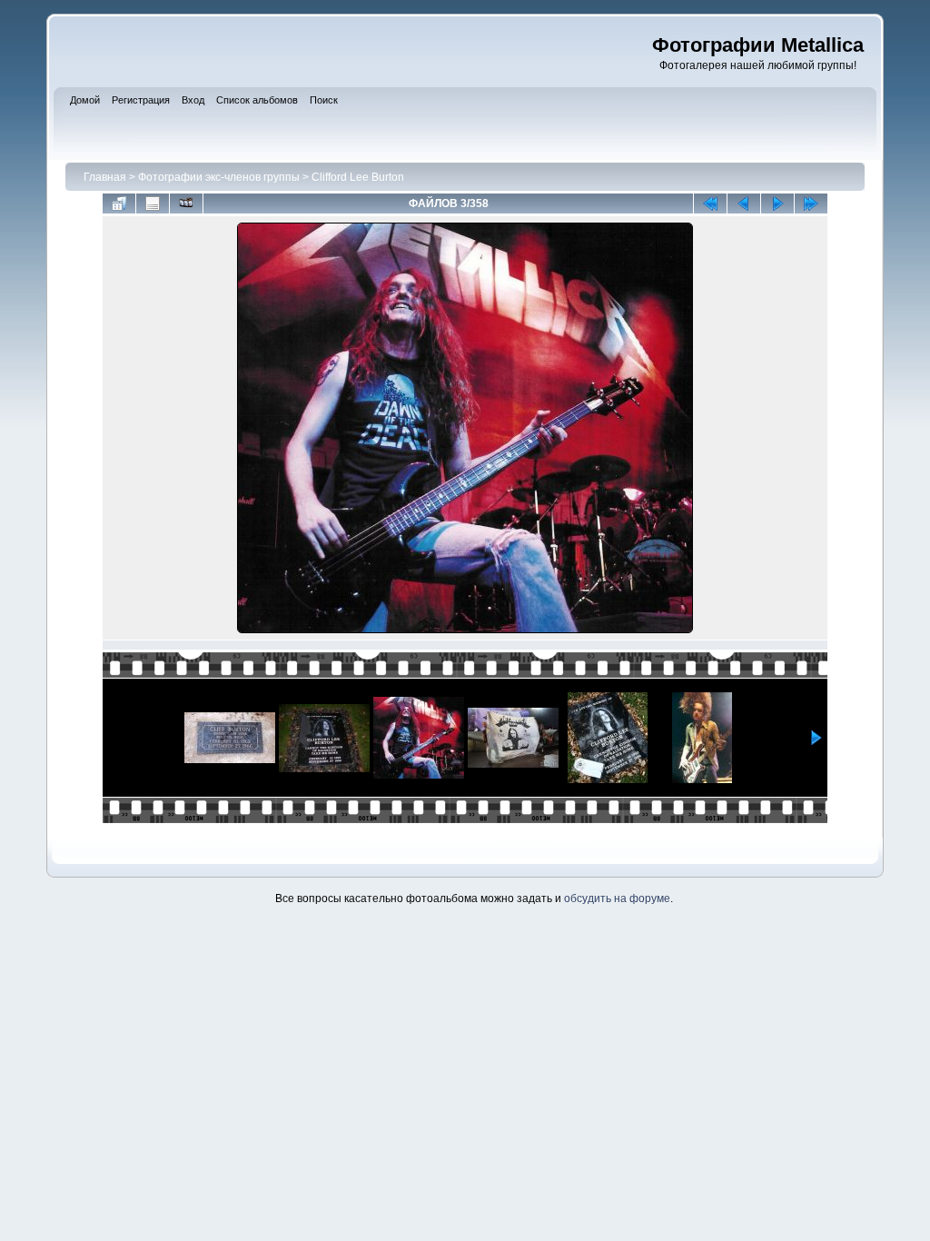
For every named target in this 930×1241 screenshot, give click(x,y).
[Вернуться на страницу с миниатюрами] (119, 203)
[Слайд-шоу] (186, 203)
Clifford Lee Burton (358, 177)
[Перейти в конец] (811, 203)
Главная (105, 177)
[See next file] (777, 203)
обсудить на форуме (617, 898)
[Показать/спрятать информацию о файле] (152, 203)
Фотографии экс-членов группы (219, 177)
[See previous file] (743, 203)
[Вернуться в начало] (710, 203)
